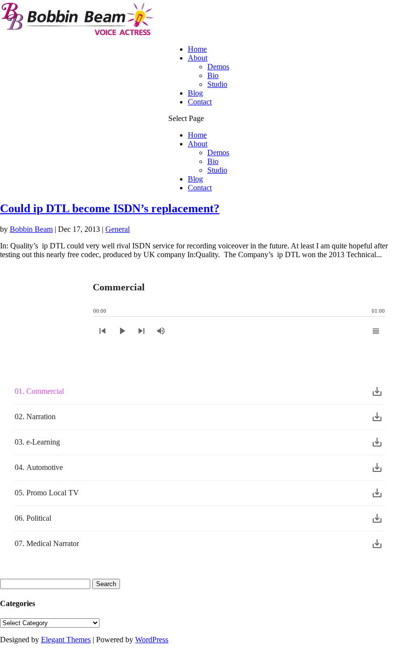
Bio (213, 75)
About (197, 58)
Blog (195, 93)
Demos (218, 66)
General (117, 229)
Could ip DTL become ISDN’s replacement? (110, 208)
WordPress (151, 639)
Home (197, 49)
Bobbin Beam (31, 229)
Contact (200, 102)
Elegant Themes (66, 639)
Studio (217, 84)
